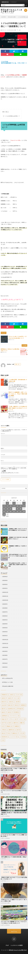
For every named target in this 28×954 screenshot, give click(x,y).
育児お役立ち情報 (6, 686)
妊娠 (3, 712)
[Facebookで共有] (5, 51)
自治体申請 (11, 708)
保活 (17, 705)
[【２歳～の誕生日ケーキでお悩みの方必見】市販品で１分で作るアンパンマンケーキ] (4, 409)
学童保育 (4, 694)
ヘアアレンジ (12, 719)
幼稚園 (17, 726)
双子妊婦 (20, 708)
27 (20, 511)
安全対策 (4, 736)
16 (7, 508)
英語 (3, 708)
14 (24, 505)
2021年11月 (5, 643)
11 (14, 505)
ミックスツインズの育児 (17, 945)
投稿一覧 (17, 364)
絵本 (18, 729)
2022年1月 (4, 635)
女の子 (4, 722)
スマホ (22, 733)
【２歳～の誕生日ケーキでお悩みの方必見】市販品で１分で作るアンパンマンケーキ (18, 408)
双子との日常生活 (6, 678)
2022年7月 (4, 612)
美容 (3, 733)
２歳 (9, 698)
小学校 (4, 729)
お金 (4, 705)
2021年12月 (5, 639)
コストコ (16, 698)
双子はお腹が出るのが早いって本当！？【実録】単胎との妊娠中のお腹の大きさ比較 (18, 564)
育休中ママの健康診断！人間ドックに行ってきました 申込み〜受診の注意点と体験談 (18, 394)
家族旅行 (9, 726)
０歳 (11, 701)
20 (20, 508)
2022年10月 (5, 600)
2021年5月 (4, 667)
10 (10, 505)
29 (4, 514)
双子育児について (6, 682)
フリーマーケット (14, 715)
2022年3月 (4, 627)
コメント (3, 433)
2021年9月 (4, 651)
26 (17, 511)
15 (4, 508)
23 (7, 511)
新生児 (4, 701)
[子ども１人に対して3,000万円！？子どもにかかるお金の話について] (4, 339)
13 (20, 505)
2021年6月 (4, 663)
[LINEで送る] (20, 54)
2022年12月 (5, 592)
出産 (9, 712)
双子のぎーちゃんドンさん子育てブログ (11, 10)
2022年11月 (5, 596)
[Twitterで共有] (14, 51)
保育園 (23, 705)
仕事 (3, 698)
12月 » (7, 516)
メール (3, 454)
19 (17, 508)
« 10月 (3, 516)
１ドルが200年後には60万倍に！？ (11, 116)
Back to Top (14, 931)
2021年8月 (4, 655)
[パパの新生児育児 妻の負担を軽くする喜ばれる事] (4, 382)
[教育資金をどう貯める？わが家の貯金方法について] (23, 351)
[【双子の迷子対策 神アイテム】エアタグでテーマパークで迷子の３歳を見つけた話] (4, 557)
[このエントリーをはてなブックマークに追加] (22, 51)
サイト (2, 460)
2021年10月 (5, 647)
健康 (16, 722)
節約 (10, 705)
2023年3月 (4, 584)
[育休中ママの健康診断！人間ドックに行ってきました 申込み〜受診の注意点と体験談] (4, 394)
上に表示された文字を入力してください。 (10, 472)
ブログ (7, 945)
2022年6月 (4, 616)
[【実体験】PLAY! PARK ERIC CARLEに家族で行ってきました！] (4, 540)
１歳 (17, 701)
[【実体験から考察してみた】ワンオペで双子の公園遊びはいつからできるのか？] (4, 531)
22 (4, 511)
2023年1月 (4, 588)
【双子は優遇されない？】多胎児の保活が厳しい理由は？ (14, 857)
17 (10, 508)
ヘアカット (22, 719)
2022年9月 (4, 604)
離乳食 (15, 733)
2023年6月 (4, 576)
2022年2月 (4, 631)
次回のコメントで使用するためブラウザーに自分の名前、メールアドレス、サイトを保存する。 (14, 468)
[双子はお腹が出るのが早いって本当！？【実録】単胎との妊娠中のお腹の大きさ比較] (4, 565)
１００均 (22, 736)
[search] (23, 5)
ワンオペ (19, 694)
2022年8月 (4, 608)
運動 (22, 722)
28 (24, 511)
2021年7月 (4, 659)
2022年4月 (4, 623)
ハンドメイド (13, 736)
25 (14, 511)
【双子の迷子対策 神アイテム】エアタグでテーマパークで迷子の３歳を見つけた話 (18, 556)
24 (10, 511)
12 (17, 505)
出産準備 (4, 715)
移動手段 (11, 729)
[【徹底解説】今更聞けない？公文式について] (4, 548)
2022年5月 (4, 619)
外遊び (4, 719)
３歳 (11, 694)
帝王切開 (16, 712)
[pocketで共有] (7, 54)
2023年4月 (4, 580)
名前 (2, 448)
